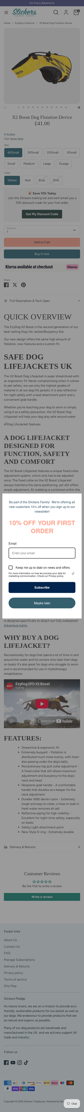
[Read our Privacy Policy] (73, 573)
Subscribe (42, 587)
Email (13, 543)
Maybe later (42, 603)
